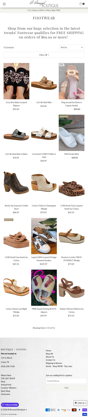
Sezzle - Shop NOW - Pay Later (59, 366)
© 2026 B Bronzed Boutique (13, 409)
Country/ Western (8, 388)
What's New (6, 375)
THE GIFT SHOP (8, 378)
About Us (50, 357)
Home (48, 350)
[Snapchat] (44, 342)
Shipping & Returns (54, 363)
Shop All (49, 353)
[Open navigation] (4, 4)
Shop (3, 381)
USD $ (81, 403)
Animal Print (6, 384)
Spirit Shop (5, 391)
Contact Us (50, 360)
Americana (5, 394)
